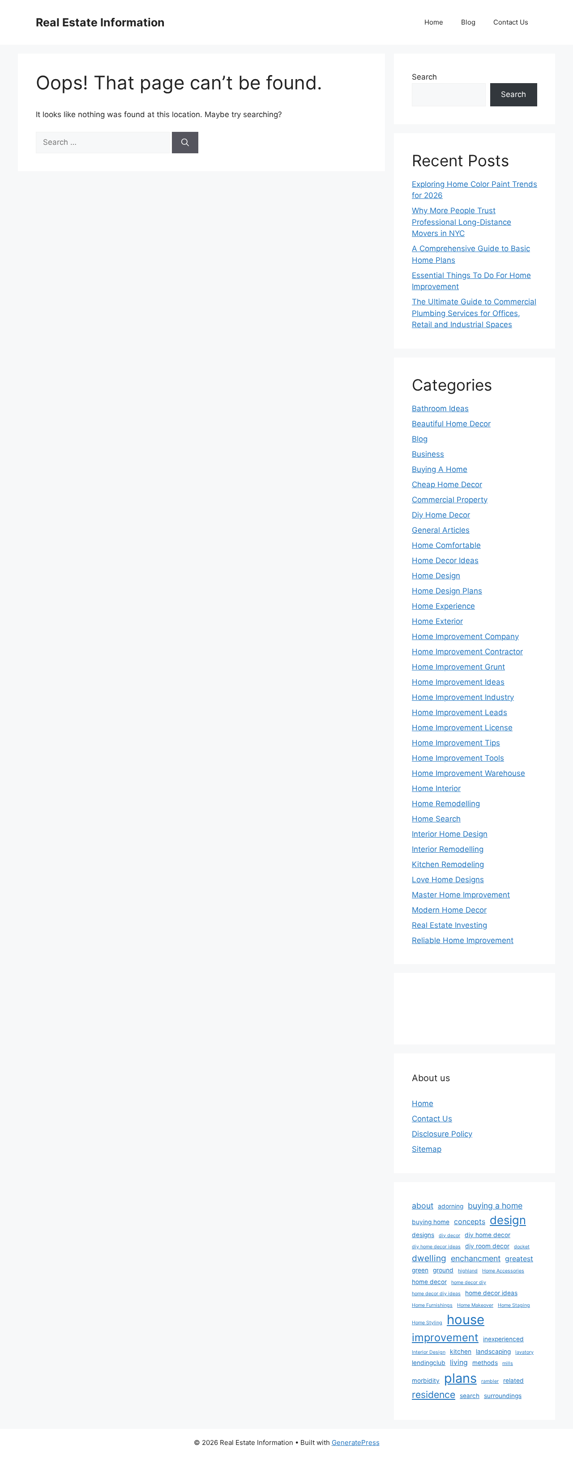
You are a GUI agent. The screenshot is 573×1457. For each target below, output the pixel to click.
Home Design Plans (447, 590)
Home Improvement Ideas (458, 682)
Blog (468, 22)
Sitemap (426, 1149)
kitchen (460, 1351)
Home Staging (514, 1305)
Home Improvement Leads (459, 712)
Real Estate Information (100, 22)
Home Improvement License (462, 727)
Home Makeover (475, 1305)
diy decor (449, 1235)
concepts (469, 1221)
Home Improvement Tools (458, 758)
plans (460, 1378)
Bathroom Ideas (440, 408)
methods (485, 1362)
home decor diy (468, 1282)
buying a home (495, 1205)
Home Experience (443, 606)
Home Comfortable (446, 545)
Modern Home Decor (449, 909)
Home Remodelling (446, 803)
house (465, 1319)
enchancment (475, 1258)
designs (423, 1234)
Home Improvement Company (465, 636)
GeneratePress (356, 1442)
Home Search (436, 818)
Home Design (436, 575)
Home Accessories (503, 1271)
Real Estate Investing (449, 925)
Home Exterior (437, 621)
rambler (490, 1381)
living (459, 1362)
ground (443, 1270)
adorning (450, 1206)
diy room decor (487, 1246)
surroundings (503, 1395)
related (513, 1380)
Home (433, 22)
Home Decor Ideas (445, 560)
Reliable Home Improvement (462, 940)
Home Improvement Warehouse (468, 773)
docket (522, 1247)
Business (428, 454)
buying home (430, 1221)
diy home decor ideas (436, 1247)
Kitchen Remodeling (448, 864)
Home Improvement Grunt (458, 666)
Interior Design (428, 1352)
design (508, 1220)
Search (424, 76)
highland (468, 1271)
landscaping (493, 1351)
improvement (445, 1337)
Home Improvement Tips (456, 742)
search (469, 1395)
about (422, 1205)
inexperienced (503, 1339)
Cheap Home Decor (447, 484)
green (420, 1270)
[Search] (185, 142)
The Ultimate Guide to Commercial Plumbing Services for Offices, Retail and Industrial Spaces (474, 313)
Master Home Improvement (461, 894)
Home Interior (436, 788)
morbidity (426, 1380)
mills (507, 1363)
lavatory (524, 1352)
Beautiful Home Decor (451, 423)
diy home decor (487, 1234)
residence (433, 1394)
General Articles (441, 530)
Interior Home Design (449, 834)
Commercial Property (449, 499)
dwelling (429, 1258)
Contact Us (510, 22)
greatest (519, 1259)
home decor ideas (491, 1293)
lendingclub (428, 1362)
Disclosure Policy (442, 1133)
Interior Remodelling (447, 849)
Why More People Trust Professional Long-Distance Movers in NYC (461, 222)
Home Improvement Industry (463, 697)
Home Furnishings (432, 1305)
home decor (429, 1281)
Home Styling (427, 1323)
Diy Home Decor (441, 514)
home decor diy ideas (436, 1294)
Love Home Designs (448, 879)
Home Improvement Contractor (467, 651)
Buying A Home (439, 469)
